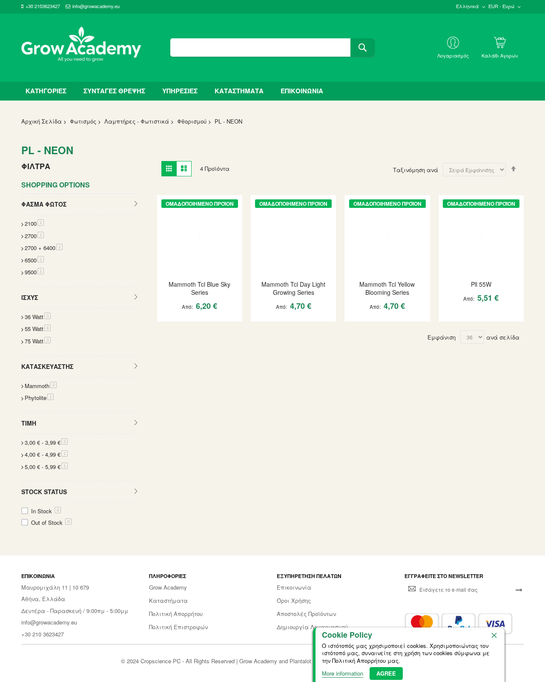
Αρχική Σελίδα (41, 121)
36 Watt (38, 317)
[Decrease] (167, 323)
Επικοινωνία (294, 587)
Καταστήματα (168, 600)
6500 (34, 260)
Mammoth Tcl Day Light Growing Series (293, 288)
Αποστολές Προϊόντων (306, 614)
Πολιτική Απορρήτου (176, 614)
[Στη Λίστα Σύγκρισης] (223, 323)
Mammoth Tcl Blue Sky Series (199, 288)
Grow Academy (168, 587)
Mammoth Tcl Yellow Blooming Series (387, 288)
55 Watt (38, 329)
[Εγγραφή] (519, 589)
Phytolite (39, 398)
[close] (494, 635)
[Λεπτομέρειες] (200, 238)
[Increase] (193, 323)
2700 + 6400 (44, 248)
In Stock (45, 511)
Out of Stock (50, 522)
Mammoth (41, 386)
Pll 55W (481, 284)
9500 (34, 272)
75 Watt (38, 341)
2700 (34, 236)
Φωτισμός (83, 121)
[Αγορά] (208, 323)
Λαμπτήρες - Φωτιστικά (136, 121)
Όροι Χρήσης (294, 600)
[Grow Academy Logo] (81, 47)
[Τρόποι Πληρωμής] (458, 623)
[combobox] (272, 47)
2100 (34, 223)
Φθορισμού (192, 121)
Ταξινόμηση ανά (415, 170)
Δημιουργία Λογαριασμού (312, 627)
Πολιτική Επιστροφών (178, 627)
